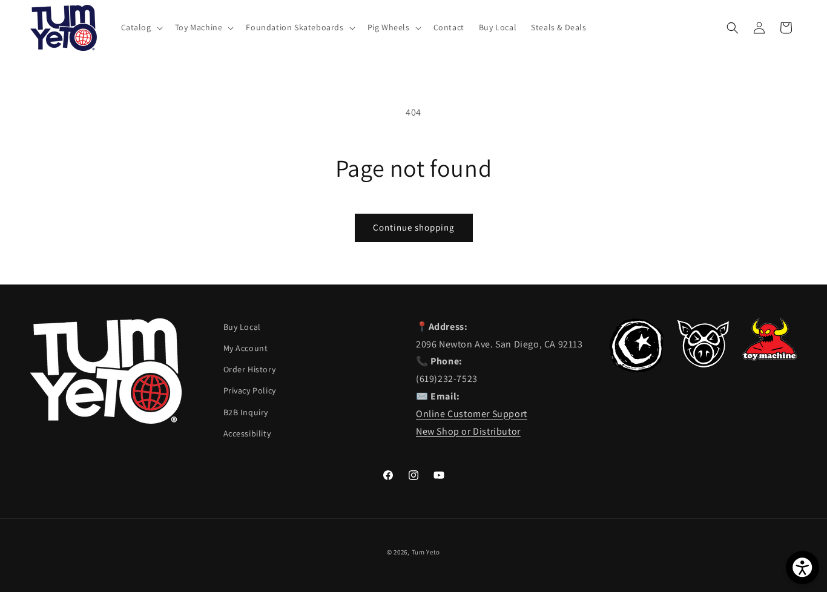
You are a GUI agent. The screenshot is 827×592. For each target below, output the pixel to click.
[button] (141, 27)
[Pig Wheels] (703, 364)
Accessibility (247, 433)
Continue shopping (414, 227)
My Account (245, 348)
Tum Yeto (426, 552)
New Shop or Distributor (468, 431)
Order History (249, 369)
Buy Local (242, 326)
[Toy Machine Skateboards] (769, 357)
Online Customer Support (471, 413)
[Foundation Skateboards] (636, 369)
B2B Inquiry (246, 412)
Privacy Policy (249, 390)
